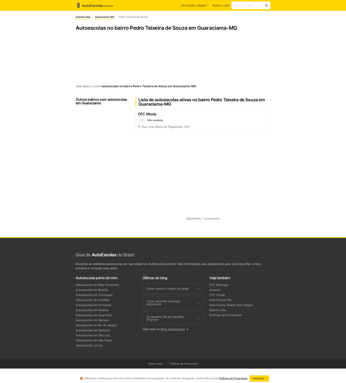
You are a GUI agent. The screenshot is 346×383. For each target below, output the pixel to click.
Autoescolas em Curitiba (92, 300)
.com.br (94, 6)
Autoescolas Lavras (89, 345)
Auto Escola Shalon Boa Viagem (231, 305)
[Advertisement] (173, 59)
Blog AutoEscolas (173, 329)
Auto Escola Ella (220, 300)
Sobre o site (221, 5)
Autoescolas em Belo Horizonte (97, 285)
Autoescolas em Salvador (93, 330)
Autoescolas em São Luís (93, 335)
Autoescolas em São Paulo (94, 340)
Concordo (258, 378)
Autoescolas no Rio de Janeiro (96, 325)
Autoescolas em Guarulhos (94, 315)
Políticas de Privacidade (225, 315)
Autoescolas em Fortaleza (93, 305)
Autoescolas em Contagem (94, 295)
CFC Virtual (217, 295)
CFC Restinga (218, 285)
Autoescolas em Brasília (92, 290)
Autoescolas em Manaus (92, 320)
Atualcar (214, 290)
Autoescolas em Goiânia (92, 310)
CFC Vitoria (147, 114)
